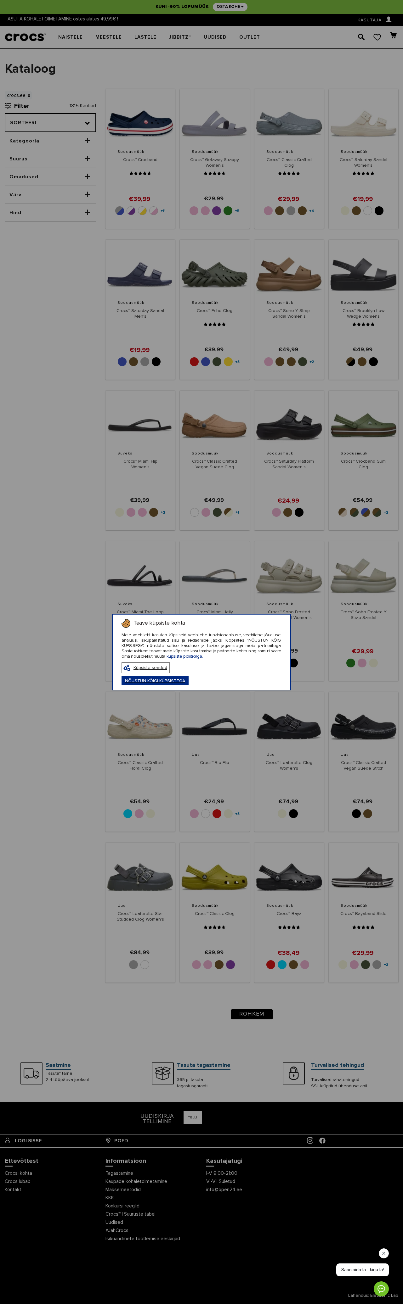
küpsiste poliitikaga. (185, 656)
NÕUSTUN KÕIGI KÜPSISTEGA (155, 681)
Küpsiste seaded (150, 668)
